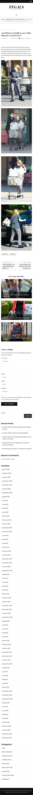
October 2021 (6, 660)
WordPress (24, 792)
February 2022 (6, 644)
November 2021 (7, 656)
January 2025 (6, 524)
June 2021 (5, 675)
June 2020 (5, 710)
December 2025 (7, 481)
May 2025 (5, 508)
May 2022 (5, 633)
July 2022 (5, 625)
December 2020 (7, 691)
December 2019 (7, 734)
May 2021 (5, 679)
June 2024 (5, 535)
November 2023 (7, 563)
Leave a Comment (26, 38)
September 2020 (7, 699)
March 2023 (5, 594)
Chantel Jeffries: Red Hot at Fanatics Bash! (15, 433)
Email (3, 381)
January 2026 (6, 477)
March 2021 (5, 687)
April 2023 (5, 590)
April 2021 (5, 683)
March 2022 (5, 640)
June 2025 (5, 504)
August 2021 (5, 668)
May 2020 (5, 714)
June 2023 (5, 582)
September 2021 (7, 664)
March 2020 (5, 722)
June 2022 (5, 629)
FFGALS (16, 6)
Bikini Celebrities (7, 752)
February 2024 (6, 551)
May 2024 (5, 539)
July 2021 (5, 672)
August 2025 (6, 497)
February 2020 (6, 726)
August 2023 (6, 574)
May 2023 (5, 586)
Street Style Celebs (8, 30)
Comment (4, 358)
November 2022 (7, 609)
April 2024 (5, 543)
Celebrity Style (6, 760)
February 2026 (6, 473)
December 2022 (7, 605)
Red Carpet (5, 764)
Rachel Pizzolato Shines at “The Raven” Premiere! (17, 449)
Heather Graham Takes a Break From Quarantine (16, 318)
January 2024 (6, 555)
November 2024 (7, 531)
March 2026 (5, 469)
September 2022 (7, 617)
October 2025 (6, 489)
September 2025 (7, 493)
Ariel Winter (4, 254)
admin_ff (5, 38)
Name (3, 374)
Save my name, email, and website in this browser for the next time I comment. (16, 398)
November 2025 (7, 485)
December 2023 (7, 559)
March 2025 (5, 516)
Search (3, 413)
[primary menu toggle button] (16, 15)
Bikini (3, 748)
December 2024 (7, 528)
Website (3, 388)
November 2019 (7, 738)
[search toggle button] (30, 1)
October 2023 (6, 567)
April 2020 (5, 718)
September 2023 (7, 570)
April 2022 (5, 637)
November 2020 (7, 695)
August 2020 (6, 703)
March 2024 (6, 547)
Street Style (12, 254)
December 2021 (7, 652)
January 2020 (6, 730)
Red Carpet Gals (7, 767)
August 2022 (6, 621)
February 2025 (6, 520)
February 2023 (6, 598)
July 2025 (5, 500)
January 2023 (6, 602)
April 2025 (5, 512)
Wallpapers (5, 779)
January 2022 (6, 648)
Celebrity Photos (7, 756)
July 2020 (5, 707)
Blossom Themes (10, 792)
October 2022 (6, 613)
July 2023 (5, 578)
